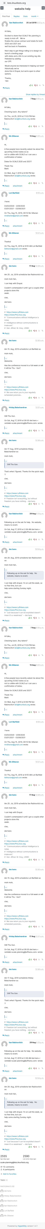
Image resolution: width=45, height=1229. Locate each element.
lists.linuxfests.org (16, 3)
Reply (7, 88)
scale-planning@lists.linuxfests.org (14, 1162)
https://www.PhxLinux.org (15, 315)
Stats (25, 16)
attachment (17, 186)
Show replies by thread (35, 94)
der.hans (12, 266)
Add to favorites (9, 1174)
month (34, 16)
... (6, 123)
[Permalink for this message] (43, 85)
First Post (6, 16)
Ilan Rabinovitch (16, 23)
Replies (17, 16)
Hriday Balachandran (18, 407)
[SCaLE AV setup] (43, 8)
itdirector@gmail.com (13, 249)
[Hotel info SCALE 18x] (2, 8)
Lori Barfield (14, 193)
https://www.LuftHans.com (17, 312)
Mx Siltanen (14, 136)
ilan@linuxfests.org (22, 119)
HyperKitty (22, 1226)
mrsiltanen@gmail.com (13, 216)
